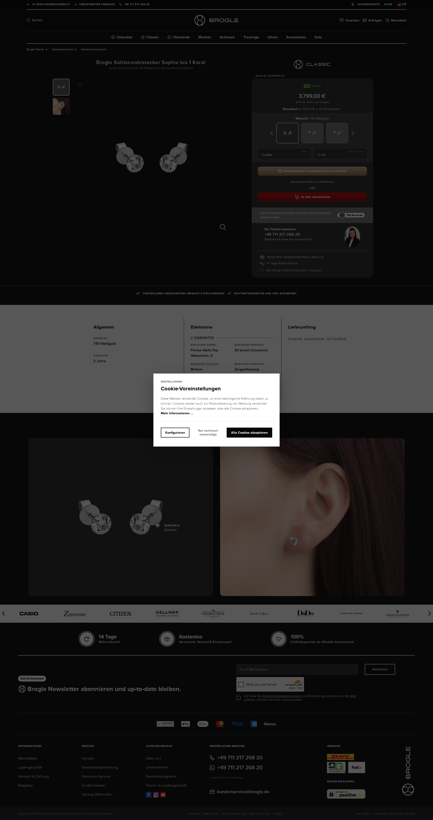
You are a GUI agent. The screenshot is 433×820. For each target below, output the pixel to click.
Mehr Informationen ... (177, 413)
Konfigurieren (175, 432)
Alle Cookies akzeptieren (249, 432)
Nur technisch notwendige (208, 432)
